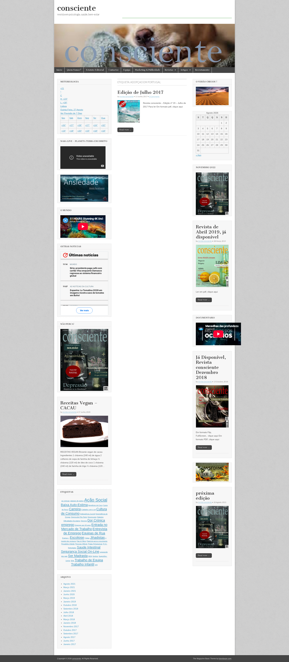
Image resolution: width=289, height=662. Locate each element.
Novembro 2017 (71, 626)
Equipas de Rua (93, 533)
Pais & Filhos (81, 541)
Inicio (59, 70)
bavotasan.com (225, 659)
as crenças (65, 501)
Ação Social (95, 499)
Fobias (87, 538)
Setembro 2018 (70, 608)
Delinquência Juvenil (87, 514)
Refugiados (72, 548)
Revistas (169, 70)
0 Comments (154, 96)
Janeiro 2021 (69, 591)
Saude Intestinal (88, 547)
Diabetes (100, 517)
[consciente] (144, 33)
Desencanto (92, 517)
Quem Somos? (74, 70)
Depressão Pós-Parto (79, 517)
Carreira (75, 509)
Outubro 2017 (70, 630)
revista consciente (126, 96)
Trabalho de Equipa (89, 560)
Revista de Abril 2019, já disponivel (211, 232)
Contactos (114, 70)
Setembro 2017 (70, 633)
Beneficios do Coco (95, 505)
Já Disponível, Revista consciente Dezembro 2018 (211, 367)
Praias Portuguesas (95, 544)
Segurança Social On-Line (80, 551)
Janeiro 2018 (69, 623)
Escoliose (77, 537)
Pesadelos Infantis (68, 544)
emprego (67, 525)
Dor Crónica (96, 520)
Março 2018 (69, 619)
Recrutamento (202, 70)
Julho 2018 (68, 612)
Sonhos (95, 556)
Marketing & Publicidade (147, 70)
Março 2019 (69, 598)
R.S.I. (105, 544)
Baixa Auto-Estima (74, 505)
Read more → (125, 130)
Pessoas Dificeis (81, 544)
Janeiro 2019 (69, 601)
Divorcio (84, 521)
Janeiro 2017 (69, 644)
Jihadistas (97, 537)
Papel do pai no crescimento (97, 541)
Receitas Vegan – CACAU (78, 405)
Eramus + (65, 538)
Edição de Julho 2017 (140, 92)
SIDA (90, 556)
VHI (96, 565)
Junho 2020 (69, 594)
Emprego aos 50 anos (83, 525)
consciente (76, 8)
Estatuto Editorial (95, 70)
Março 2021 (69, 587)
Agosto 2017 (69, 637)
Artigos (184, 70)
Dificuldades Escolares (72, 521)
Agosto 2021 (69, 584)
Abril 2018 (68, 616)
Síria (72, 561)
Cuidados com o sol (88, 509)
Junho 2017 (69, 641)
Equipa (126, 70)
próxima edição (205, 495)
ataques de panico (77, 501)
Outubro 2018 (70, 605)
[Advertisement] (177, 11)
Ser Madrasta (78, 556)
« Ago (198, 155)
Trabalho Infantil (82, 564)
